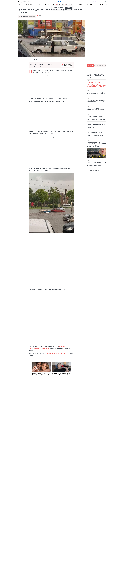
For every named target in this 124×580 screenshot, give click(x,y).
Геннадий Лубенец (24, 16)
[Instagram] (104, 2)
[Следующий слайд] (107, 4)
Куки (61, 7)
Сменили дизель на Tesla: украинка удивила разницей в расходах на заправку (96, 93)
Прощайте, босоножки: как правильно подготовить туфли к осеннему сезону (95, 110)
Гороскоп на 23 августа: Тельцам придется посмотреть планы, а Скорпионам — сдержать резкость (96, 102)
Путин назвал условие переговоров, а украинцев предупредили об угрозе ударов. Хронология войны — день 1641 (96, 84)
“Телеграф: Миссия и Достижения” (86, 4)
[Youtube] (100, 2)
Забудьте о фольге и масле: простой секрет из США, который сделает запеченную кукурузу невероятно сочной (96, 135)
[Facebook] (94, 2)
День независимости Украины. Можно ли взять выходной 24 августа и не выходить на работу (96, 118)
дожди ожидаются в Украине (56, 353)
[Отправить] (33, 2)
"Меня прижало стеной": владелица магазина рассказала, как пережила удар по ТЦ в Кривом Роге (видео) (96, 144)
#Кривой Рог (48, 357)
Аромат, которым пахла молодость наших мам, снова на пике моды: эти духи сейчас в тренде (96, 164)
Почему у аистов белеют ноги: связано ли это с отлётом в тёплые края (96, 126)
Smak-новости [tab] (97, 65)
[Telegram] (98, 2)
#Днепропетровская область (37, 357)
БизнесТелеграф (70, 4)
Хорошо (68, 7)
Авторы (101, 4)
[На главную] (62, 1)
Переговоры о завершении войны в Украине (30, 4)
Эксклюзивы (60, 4)
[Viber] (96, 1)
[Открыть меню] (18, 1)
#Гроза (54, 357)
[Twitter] (102, 1)
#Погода (23, 357)
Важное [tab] (104, 65)
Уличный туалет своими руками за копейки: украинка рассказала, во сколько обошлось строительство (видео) (96, 75)
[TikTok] (106, 2)
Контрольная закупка (49, 4)
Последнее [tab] (90, 65)
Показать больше (94, 170)
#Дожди (27, 357)
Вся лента (89, 68)
